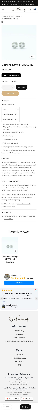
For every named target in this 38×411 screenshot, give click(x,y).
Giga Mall (17, 4)
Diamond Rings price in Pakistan (11, 16)
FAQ (19, 365)
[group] (19, 42)
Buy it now (10, 93)
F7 (23, 4)
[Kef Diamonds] (19, 9)
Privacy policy (19, 334)
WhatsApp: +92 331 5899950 (19, 384)
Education (19, 361)
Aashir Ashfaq (11, 305)
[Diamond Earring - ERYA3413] (10, 245)
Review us (19, 283)
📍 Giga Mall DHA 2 (13, 399)
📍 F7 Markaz (27, 399)
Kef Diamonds (16, 275)
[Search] (30, 9)
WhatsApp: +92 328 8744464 (19, 394)
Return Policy (8, 219)
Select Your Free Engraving (11, 75)
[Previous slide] (1, 298)
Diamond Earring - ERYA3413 (10, 257)
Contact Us (19, 354)
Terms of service (19, 338)
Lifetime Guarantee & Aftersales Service (19, 341)
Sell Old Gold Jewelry (20, 358)
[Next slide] (36, 298)
